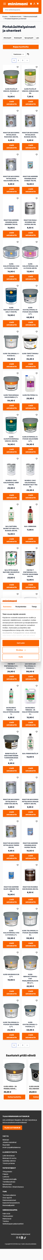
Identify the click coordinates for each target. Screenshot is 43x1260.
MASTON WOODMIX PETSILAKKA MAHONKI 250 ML (11, 135)
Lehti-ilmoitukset (9, 1156)
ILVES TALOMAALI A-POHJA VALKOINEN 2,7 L (11, 1024)
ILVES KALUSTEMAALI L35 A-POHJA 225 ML (30, 266)
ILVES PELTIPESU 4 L (30, 395)
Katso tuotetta (14, 1097)
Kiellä (21, 657)
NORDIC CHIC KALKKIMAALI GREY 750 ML (11, 483)
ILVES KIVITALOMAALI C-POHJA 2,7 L (30, 1024)
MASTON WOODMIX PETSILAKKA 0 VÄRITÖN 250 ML (11, 802)
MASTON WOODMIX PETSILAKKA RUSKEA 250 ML (30, 135)
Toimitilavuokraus (9, 1182)
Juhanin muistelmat (9, 1142)
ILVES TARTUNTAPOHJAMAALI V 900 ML (11, 310)
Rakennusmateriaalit (30, 16)
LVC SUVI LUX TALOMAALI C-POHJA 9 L (30, 666)
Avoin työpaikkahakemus (12, 1147)
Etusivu (5, 16)
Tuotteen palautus (9, 1195)
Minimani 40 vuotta (9, 1158)
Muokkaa (19, 650)
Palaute (5, 1174)
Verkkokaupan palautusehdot (13, 1224)
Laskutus (6, 1177)
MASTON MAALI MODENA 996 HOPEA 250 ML (30, 222)
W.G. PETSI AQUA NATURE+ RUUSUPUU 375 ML (11, 572)
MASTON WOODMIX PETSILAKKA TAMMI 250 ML (11, 845)
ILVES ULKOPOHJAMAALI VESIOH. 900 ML (11, 439)
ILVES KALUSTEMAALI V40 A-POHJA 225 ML (11, 266)
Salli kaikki (21, 643)
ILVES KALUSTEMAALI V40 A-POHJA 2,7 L (11, 933)
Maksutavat (7, 1219)
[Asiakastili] (34, 4)
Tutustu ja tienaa (9, 1163)
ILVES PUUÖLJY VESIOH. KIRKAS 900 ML (30, 91)
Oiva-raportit (7, 1198)
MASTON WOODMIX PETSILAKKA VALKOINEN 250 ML (11, 179)
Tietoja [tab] (34, 607)
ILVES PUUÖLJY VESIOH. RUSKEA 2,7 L (11, 91)
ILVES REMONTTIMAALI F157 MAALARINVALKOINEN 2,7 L (30, 978)
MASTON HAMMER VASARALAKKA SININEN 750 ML (11, 222)
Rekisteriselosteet (9, 1200)
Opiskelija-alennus (9, 1161)
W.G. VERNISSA (30, 526)
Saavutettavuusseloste (11, 1203)
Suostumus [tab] (7, 607)
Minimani (6, 1140)
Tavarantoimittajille (10, 1179)
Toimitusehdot (8, 1216)
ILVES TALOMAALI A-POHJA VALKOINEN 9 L (30, 933)
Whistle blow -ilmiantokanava (13, 1187)
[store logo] (18, 3)
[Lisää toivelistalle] (18, 67)
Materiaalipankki (9, 1205)
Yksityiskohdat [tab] (20, 607)
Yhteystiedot (7, 1172)
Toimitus (6, 1221)
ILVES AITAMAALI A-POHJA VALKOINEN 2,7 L (30, 439)
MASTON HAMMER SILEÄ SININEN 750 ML (11, 889)
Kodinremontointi (15, 16)
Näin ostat (6, 1214)
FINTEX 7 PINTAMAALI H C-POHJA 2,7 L (11, 666)
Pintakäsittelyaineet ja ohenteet (15, 19)
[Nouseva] (28, 54)
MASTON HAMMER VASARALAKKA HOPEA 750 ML (30, 845)
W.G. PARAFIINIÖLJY (30, 753)
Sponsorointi (7, 1184)
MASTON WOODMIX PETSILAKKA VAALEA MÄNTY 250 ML (30, 802)
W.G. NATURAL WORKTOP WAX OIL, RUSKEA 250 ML (11, 528)
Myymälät (6, 1145)
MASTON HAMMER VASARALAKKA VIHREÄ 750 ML (30, 179)
